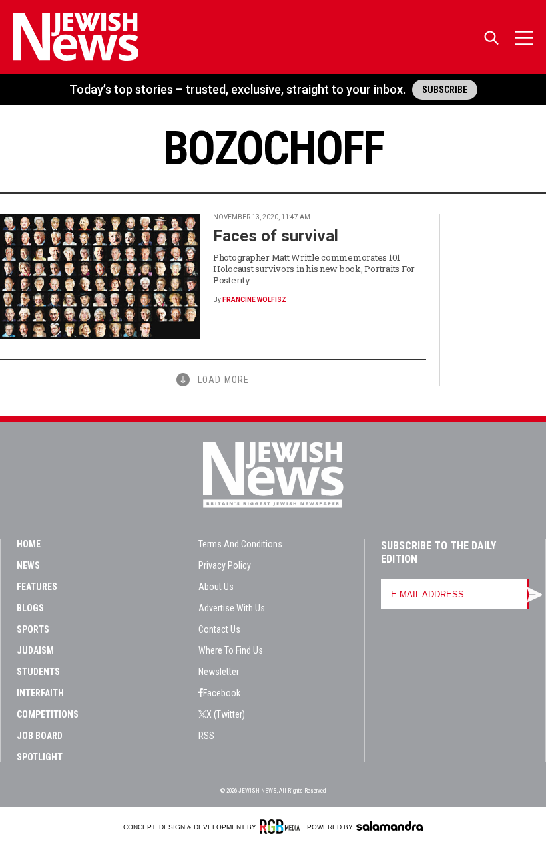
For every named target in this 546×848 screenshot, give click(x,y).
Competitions (48, 714)
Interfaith (40, 693)
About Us (216, 586)
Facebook (221, 693)
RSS (206, 735)
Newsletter (218, 671)
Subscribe (444, 89)
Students (38, 671)
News (28, 565)
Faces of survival (275, 236)
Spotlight (40, 757)
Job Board (40, 735)
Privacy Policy (224, 565)
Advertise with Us (231, 608)
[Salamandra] (389, 826)
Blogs (30, 608)
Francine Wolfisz (254, 299)
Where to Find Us (230, 650)
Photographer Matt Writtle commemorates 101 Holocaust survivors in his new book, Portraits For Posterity (314, 268)
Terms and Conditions (240, 544)
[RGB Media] (282, 826)
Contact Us (219, 629)
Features (37, 586)
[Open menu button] (524, 38)
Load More (223, 379)
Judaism (35, 650)
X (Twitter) (225, 714)
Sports (33, 629)
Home (29, 544)
